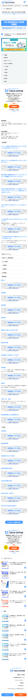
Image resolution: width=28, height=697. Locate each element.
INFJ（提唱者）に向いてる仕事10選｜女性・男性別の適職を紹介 (18, 563)
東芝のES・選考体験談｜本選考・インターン (18, 635)
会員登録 (14, 107)
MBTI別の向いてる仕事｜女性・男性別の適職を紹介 (18, 572)
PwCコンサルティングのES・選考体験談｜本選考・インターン (18, 654)
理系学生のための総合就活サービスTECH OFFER (11, 5)
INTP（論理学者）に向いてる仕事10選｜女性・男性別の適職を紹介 (18, 592)
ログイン (7, 694)
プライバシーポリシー (19, 680)
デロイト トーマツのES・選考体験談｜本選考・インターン (18, 645)
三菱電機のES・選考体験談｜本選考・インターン (17, 616)
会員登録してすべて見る (14, 153)
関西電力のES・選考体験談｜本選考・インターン (17, 625)
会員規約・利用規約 (21, 674)
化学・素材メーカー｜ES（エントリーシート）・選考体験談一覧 (18, 601)
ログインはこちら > (14, 156)
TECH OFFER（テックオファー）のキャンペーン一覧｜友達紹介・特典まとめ (18, 582)
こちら (14, 111)
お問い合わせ (21, 685)
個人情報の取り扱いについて (19, 677)
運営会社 (22, 683)
